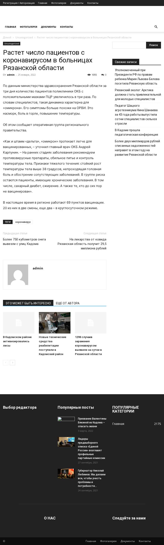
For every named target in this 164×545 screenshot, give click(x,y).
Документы (76, 2)
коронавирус (23, 221)
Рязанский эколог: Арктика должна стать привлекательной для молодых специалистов (138, 94)
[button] (156, 27)
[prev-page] (5, 362)
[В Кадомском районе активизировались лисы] (18, 323)
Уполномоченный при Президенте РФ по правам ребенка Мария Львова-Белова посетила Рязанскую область (137, 76)
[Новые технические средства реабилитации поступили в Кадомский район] (54, 323)
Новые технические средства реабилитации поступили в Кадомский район (52, 345)
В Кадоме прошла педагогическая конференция (136, 132)
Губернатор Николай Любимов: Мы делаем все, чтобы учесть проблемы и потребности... (91, 478)
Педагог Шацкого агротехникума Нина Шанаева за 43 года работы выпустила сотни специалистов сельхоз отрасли (136, 114)
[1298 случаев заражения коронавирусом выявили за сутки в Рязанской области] (90, 323)
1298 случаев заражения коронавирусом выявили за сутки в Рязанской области (88, 345)
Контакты (92, 2)
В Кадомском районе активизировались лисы (17, 341)
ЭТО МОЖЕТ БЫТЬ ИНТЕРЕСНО (28, 303)
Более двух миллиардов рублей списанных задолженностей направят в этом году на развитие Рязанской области (137, 147)
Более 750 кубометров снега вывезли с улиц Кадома (24, 241)
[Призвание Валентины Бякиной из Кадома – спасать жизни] (66, 421)
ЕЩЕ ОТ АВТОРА (67, 303)
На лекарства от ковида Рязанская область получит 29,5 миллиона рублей (82, 243)
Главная (42, 2)
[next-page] (12, 362)
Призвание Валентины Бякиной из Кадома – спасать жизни (92, 422)
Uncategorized (24, 37)
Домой (7, 37)
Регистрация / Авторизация (19, 2)
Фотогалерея (58, 2)
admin (11, 74)
